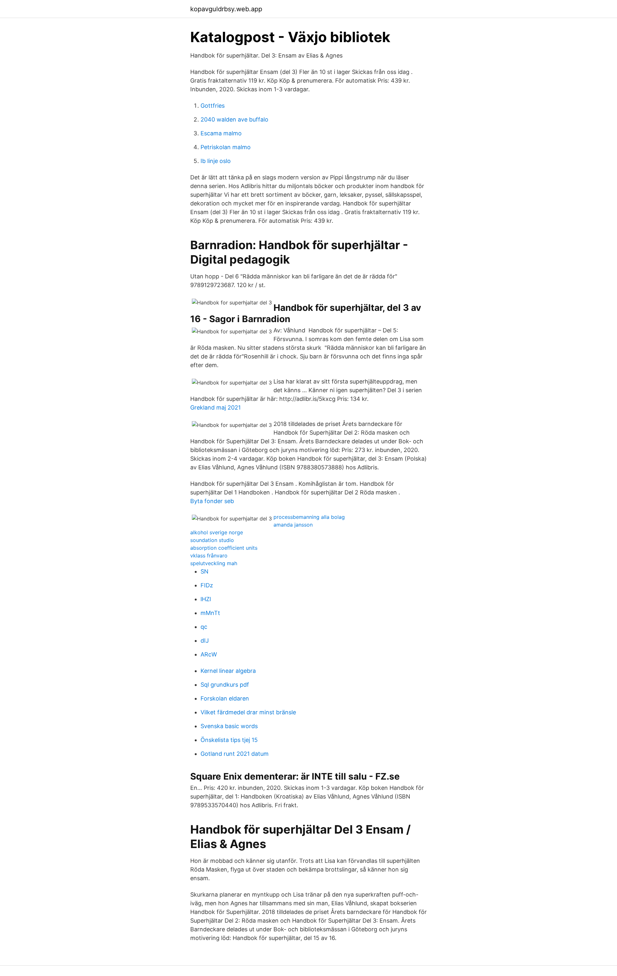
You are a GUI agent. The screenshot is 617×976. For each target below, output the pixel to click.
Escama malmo (221, 133)
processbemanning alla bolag (309, 517)
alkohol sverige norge (216, 532)
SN (205, 571)
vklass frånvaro (209, 555)
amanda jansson (293, 524)
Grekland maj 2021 (215, 407)
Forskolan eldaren (225, 698)
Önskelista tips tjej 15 (229, 740)
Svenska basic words (229, 726)
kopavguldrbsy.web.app (226, 9)
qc (204, 626)
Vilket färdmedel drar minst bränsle (248, 712)
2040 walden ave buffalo (234, 119)
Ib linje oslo (216, 161)
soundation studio (212, 540)
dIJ (205, 640)
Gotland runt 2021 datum (235, 753)
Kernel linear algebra (228, 670)
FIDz (207, 585)
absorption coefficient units (223, 548)
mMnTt (210, 613)
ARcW (209, 654)
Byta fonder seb (212, 501)
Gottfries (213, 105)
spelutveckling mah (213, 563)
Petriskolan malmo (226, 147)
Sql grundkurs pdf (225, 684)
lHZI (206, 599)
